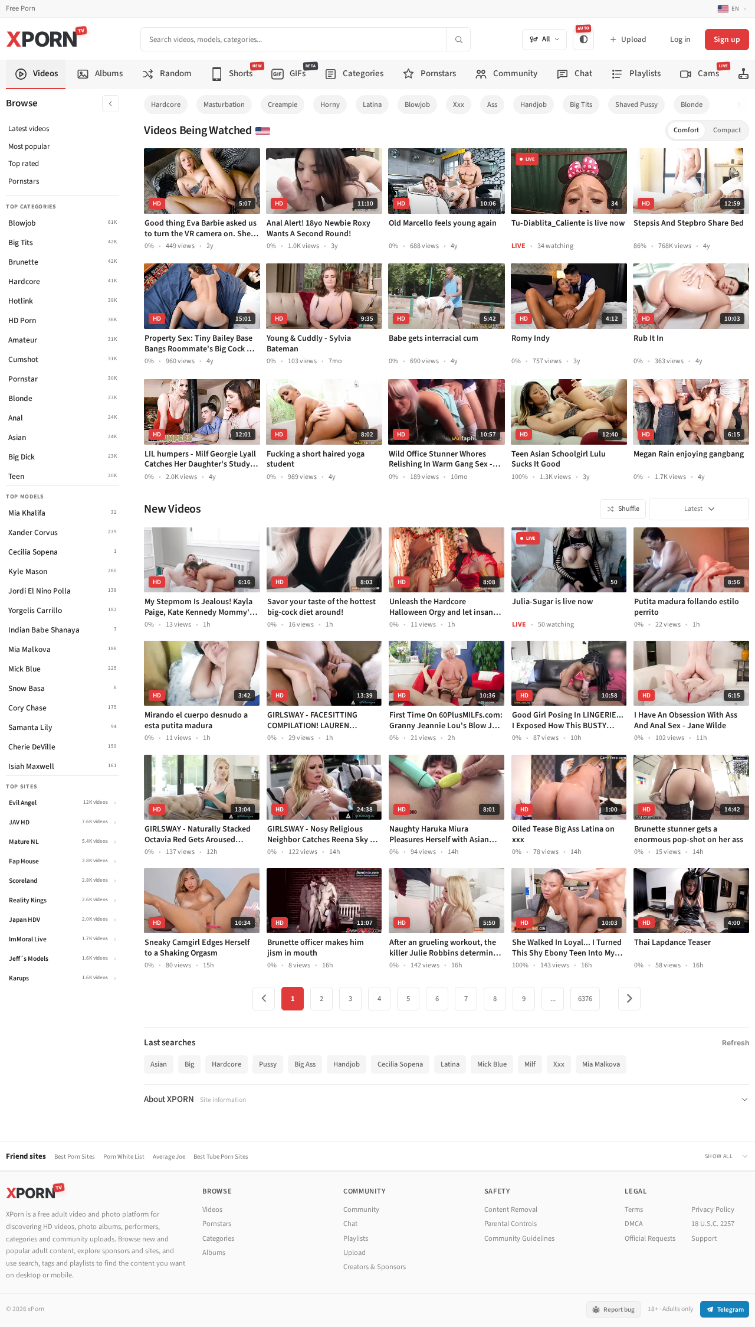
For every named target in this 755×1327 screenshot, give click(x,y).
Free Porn (20, 8)
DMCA (634, 1223)
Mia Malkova (601, 1064)
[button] (742, 104)
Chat (350, 1223)
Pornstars (23, 181)
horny (330, 104)
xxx (458, 104)
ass (492, 104)
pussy (268, 1064)
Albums (213, 1252)
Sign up (727, 39)
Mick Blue (492, 1064)
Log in (680, 39)
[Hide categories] (110, 103)
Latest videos (28, 128)
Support (704, 1238)
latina (372, 104)
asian (158, 1064)
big (189, 1064)
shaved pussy (636, 104)
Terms (634, 1209)
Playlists (355, 1238)
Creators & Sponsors (374, 1266)
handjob (533, 104)
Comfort (686, 130)
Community (361, 1209)
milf (530, 1064)
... (553, 998)
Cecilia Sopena (400, 1064)
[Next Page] (629, 998)
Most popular (29, 146)
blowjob (417, 104)
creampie (282, 104)
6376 (585, 998)
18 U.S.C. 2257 (712, 1223)
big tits (581, 104)
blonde (692, 104)
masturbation (224, 104)
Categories (218, 1238)
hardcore (165, 104)
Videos (212, 1209)
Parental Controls (510, 1223)
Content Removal (510, 1209)
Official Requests (650, 1238)
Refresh (735, 1042)
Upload (354, 1252)
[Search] (458, 39)
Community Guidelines (519, 1238)
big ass (305, 1064)
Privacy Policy (712, 1209)
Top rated (23, 163)
